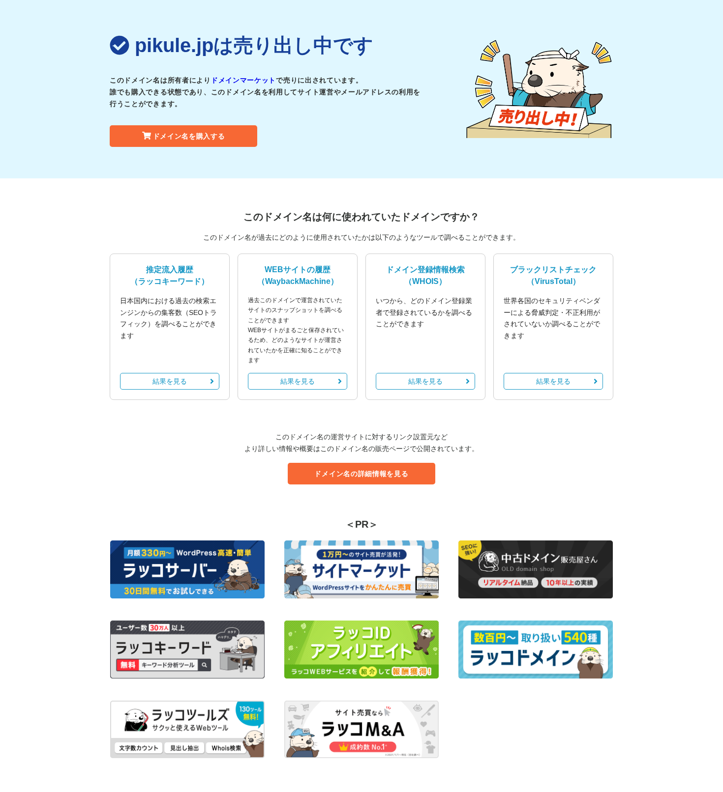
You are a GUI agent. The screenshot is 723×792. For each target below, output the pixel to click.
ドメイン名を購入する (189, 136)
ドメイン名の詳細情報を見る (361, 474)
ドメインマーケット (243, 80)
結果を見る (169, 381)
